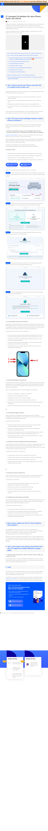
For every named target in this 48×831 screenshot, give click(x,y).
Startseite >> (4, 613)
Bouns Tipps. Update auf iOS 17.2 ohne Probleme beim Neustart (21, 75)
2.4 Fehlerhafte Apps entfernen (15, 65)
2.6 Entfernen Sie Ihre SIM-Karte (16, 69)
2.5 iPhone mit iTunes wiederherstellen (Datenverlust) (20, 67)
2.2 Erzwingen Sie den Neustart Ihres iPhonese (19, 61)
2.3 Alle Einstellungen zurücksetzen (16, 63)
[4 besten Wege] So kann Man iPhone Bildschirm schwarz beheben (34, 664)
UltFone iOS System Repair (11, 135)
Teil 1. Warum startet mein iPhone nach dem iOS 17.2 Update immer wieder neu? (25, 53)
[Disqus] (24, 631)
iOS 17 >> (8, 613)
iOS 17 (24, 21)
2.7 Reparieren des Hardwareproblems (17, 71)
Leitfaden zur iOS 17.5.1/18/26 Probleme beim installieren (17, 668)
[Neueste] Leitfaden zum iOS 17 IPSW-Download (17, 663)
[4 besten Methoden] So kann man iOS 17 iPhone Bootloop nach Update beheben (17, 675)
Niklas (9, 21)
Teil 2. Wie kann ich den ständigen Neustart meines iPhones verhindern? (23, 55)
